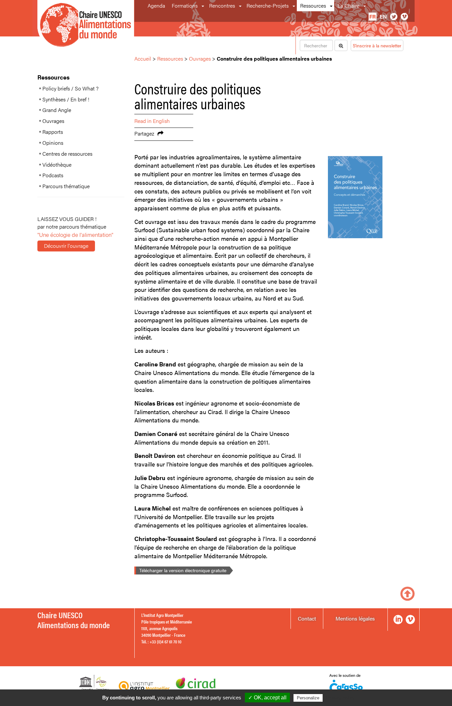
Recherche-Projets (268, 5)
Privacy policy (340, 697)
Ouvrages (53, 121)
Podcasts (52, 175)
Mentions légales (355, 618)
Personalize (308, 697)
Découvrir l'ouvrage (66, 245)
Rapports (52, 132)
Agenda (156, 5)
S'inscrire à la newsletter (377, 45)
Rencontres (222, 5)
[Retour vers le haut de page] (407, 593)
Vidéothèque (56, 164)
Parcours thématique (66, 186)
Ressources (313, 5)
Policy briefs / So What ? (70, 88)
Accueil (142, 58)
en (383, 16)
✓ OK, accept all (267, 697)
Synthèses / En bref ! (65, 99)
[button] (203, 5)
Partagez (144, 133)
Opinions (52, 142)
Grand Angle (56, 110)
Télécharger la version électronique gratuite (182, 570)
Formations (185, 5)
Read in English (152, 121)
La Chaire (348, 5)
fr (372, 16)
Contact (307, 618)
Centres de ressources (67, 153)
